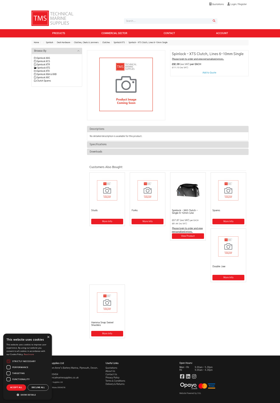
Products (58, 33)
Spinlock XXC (43, 77)
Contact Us (111, 374)
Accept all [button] (16, 387)
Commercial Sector (114, 33)
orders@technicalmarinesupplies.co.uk (58, 378)
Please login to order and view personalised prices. (198, 59)
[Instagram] (194, 376)
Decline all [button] (38, 387)
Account (222, 33)
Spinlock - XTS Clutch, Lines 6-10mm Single (147, 42)
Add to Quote (209, 73)
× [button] (48, 337)
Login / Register (238, 4)
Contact (169, 33)
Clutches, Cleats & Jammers (86, 42)
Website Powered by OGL (190, 393)
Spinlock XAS (43, 58)
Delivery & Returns (114, 384)
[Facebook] (182, 376)
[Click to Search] (214, 21)
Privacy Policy (112, 378)
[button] (27, 395)
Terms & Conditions (115, 381)
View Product (188, 236)
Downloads (96, 151)
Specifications (98, 144)
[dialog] (27, 367)
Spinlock (49, 42)
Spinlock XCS (43, 61)
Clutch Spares (43, 81)
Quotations (218, 4)
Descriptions (97, 129)
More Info (107, 221)
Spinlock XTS (119, 42)
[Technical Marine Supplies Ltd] (52, 18)
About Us (110, 371)
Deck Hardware (63, 42)
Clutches (106, 42)
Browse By (40, 51)
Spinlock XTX (43, 71)
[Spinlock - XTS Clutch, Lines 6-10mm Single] (126, 84)
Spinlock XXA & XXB (46, 74)
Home (36, 42)
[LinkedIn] (188, 376)
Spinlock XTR (43, 65)
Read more (29, 354)
